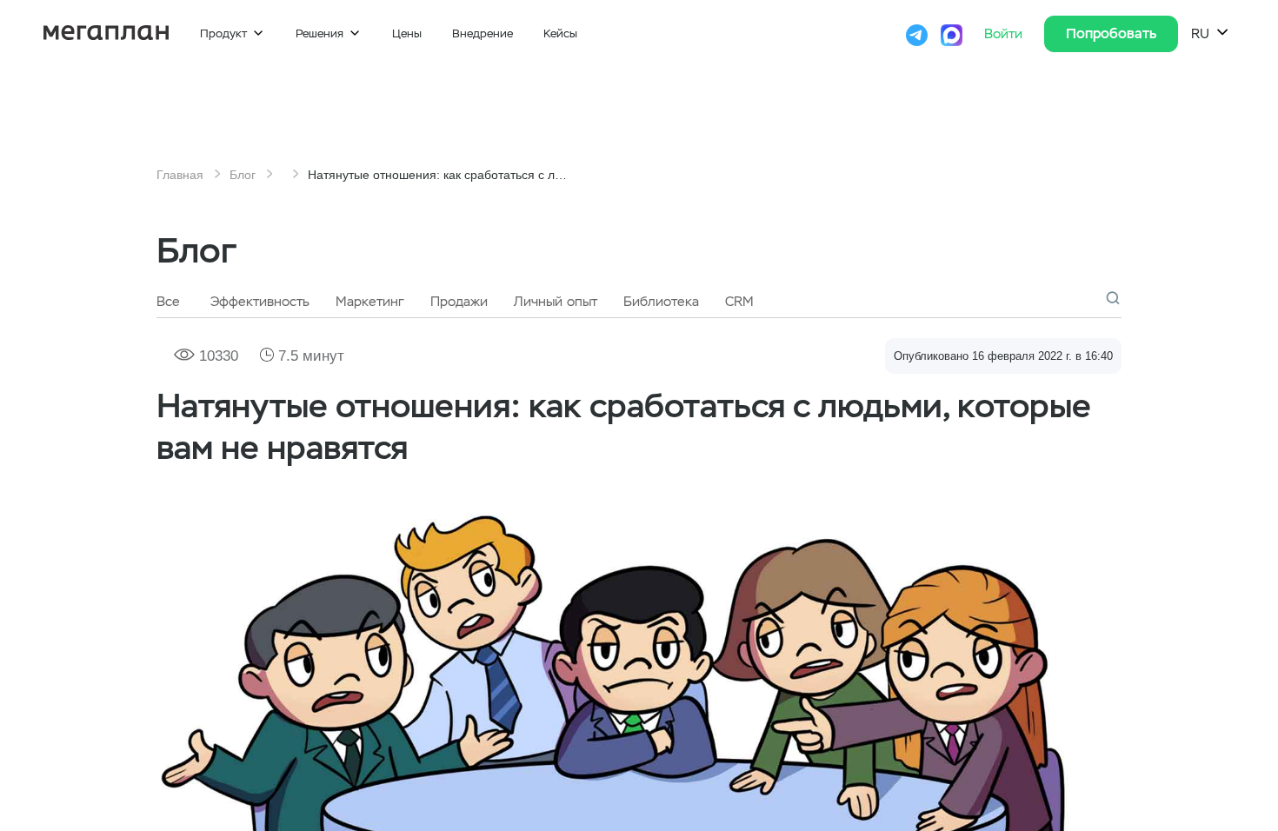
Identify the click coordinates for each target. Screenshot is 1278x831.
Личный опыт (555, 301)
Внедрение (482, 33)
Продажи (459, 301)
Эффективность (260, 301)
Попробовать (1111, 33)
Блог (243, 175)
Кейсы (560, 33)
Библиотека (661, 301)
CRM (739, 301)
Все (168, 301)
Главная (179, 175)
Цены (407, 33)
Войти (1005, 34)
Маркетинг (370, 301)
